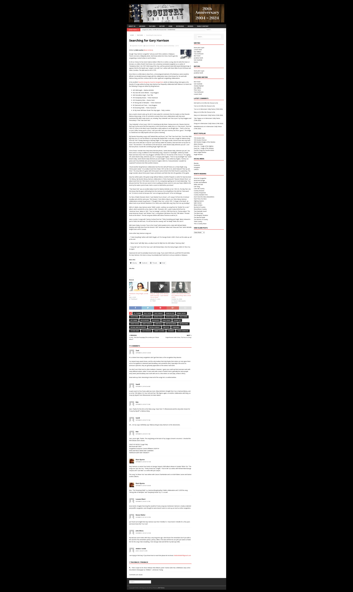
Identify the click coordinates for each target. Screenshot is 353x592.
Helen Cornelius (171, 317)
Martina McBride (171, 324)
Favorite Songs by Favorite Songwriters (150, 82)
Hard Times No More (200, 199)
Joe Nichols (155, 320)
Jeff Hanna (134, 320)
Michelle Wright (154, 327)
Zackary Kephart (199, 86)
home (170, 26)
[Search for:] (214, 30)
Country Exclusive (199, 191)
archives (142, 26)
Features (152, 26)
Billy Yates (147, 313)
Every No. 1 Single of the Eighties (203, 146)
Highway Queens (199, 201)
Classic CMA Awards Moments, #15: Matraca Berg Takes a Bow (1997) (181, 295)
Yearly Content (202, 26)
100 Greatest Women (200, 140)
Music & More (148, 50)
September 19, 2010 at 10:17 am (143, 461)
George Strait (158, 317)
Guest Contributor (150, 46)
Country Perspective (200, 193)
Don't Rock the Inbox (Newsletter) (204, 197)
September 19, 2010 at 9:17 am (143, 434)
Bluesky (196, 163)
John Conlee (166, 320)
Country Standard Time (201, 195)
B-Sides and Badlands (200, 182)
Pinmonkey (176, 327)
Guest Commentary (169, 46)
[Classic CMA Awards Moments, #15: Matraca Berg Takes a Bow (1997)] (181, 287)
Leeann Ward (140, 499)
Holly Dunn (183, 317)
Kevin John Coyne (199, 47)
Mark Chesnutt (147, 324)
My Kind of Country (199, 207)
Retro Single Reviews (200, 152)
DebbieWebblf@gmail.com (182, 555)
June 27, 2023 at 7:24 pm (141, 551)
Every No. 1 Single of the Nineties (204, 148)
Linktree (196, 169)
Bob (137, 402)
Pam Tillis (166, 327)
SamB (138, 384)
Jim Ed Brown (145, 320)
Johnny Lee (177, 320)
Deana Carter (181, 313)
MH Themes (161, 588)
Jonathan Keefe (198, 58)
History (162, 26)
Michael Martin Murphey (138, 327)
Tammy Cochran (159, 331)
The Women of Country (201, 219)
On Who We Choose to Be (210, 103)
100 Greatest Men (199, 138)
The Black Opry (198, 213)
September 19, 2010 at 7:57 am (143, 420)
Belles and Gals (198, 184)
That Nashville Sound (200, 211)
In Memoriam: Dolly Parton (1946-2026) (211, 109)
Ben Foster (197, 56)
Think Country (198, 221)
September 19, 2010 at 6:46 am (143, 386)
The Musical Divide (199, 217)
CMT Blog (197, 186)
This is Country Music (200, 223)
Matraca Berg (184, 324)
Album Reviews (198, 144)
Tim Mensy (171, 331)
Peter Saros (197, 90)
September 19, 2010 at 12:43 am (143, 352)
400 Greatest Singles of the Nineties (204, 142)
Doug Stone (134, 317)
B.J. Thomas (137, 313)
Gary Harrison (146, 317)
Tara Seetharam (199, 54)
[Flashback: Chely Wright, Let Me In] (138, 287)
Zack (137, 351)
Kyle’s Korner (198, 203)
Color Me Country (199, 188)
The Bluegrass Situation (201, 215)
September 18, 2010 (137, 46)
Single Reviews (198, 154)
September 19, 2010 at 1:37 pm (143, 501)
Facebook (197, 165)
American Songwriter (200, 178)
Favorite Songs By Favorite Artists (204, 150)
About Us (132, 26)
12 (178, 46)
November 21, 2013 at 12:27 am (143, 533)
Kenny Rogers (135, 324)
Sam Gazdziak (198, 60)
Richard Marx (135, 331)
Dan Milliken (197, 52)
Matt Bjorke (140, 460)
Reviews (190, 26)
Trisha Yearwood (182, 331)
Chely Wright (158, 313)
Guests (196, 62)
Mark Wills (158, 324)
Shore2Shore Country (200, 209)
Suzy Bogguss (146, 331)
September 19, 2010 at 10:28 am (143, 485)
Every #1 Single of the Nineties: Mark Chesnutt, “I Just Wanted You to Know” (159, 295)
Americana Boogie (199, 180)
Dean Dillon (170, 313)
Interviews (180, 26)
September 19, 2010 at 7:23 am (143, 404)
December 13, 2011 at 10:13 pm (143, 517)
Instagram (197, 167)
